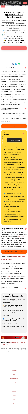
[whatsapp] (19, 64)
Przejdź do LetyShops (14, 140)
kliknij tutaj (19, 193)
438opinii (21, 236)
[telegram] (16, 64)
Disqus (14, 407)
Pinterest (14, 387)
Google (14, 399)
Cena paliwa (14, 370)
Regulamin (14, 382)
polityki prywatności (5, 4)
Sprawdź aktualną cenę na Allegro (14, 126)
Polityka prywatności (14, 378)
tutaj (9, 276)
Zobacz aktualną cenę (14, 48)
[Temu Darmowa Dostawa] (14, 337)
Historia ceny (14, 361)
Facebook (14, 395)
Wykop (14, 403)
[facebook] (13, 64)
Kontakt (14, 374)
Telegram (14, 391)
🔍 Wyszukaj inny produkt (17, 5)
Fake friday (14, 366)
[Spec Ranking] (3, 5)
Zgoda (25, 2)
